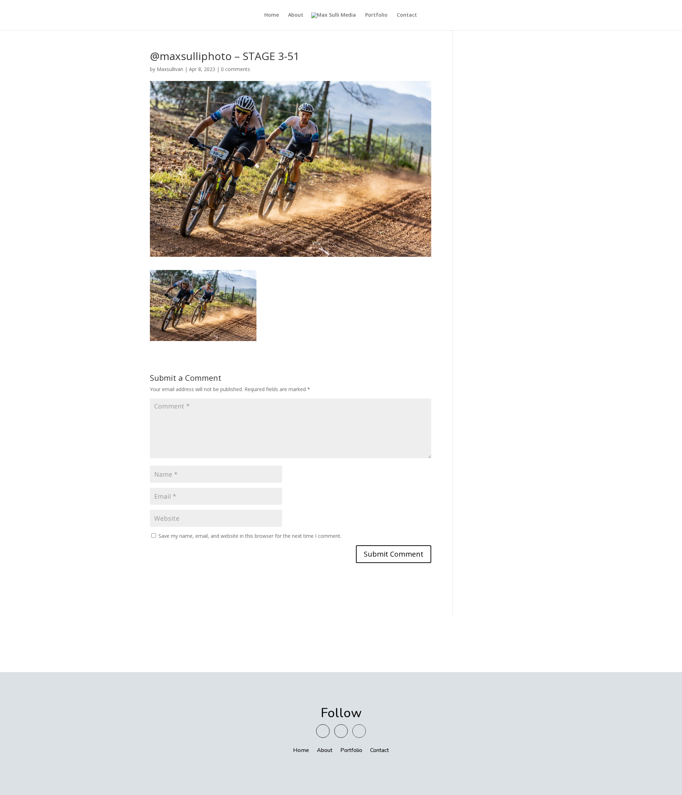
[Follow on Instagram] (341, 731)
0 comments (235, 69)
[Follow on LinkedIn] (359, 731)
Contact (407, 15)
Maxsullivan (170, 69)
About (295, 15)
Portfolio (376, 15)
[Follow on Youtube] (323, 731)
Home (271, 15)
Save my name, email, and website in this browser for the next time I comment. (249, 535)
